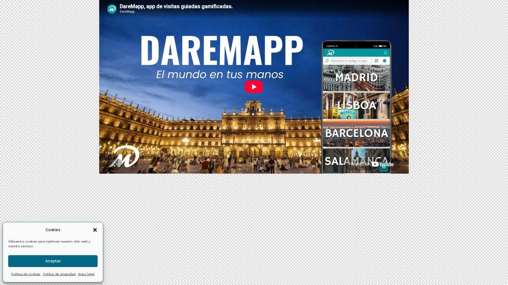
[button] (95, 229)
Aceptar (53, 261)
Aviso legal (86, 274)
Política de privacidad (59, 274)
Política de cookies (25, 274)
